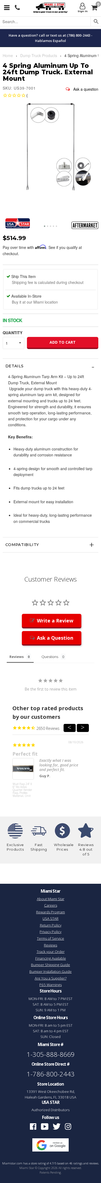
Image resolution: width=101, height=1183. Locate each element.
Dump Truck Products (38, 55)
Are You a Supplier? (51, 978)
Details (14, 366)
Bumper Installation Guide (50, 971)
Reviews (50, 945)
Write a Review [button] (55, 620)
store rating (38, 1163)
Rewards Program (50, 912)
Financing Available (50, 958)
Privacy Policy (50, 931)
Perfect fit (25, 754)
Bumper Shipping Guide (50, 964)
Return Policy (50, 925)
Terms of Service (50, 938)
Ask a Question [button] (55, 638)
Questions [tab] (49, 656)
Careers (50, 905)
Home (8, 55)
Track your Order (51, 951)
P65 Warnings (50, 984)
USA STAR (50, 918)
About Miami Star (50, 898)
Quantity (12, 332)
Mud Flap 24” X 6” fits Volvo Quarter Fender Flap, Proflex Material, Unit (22, 790)
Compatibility (22, 544)
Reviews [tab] (16, 656)
